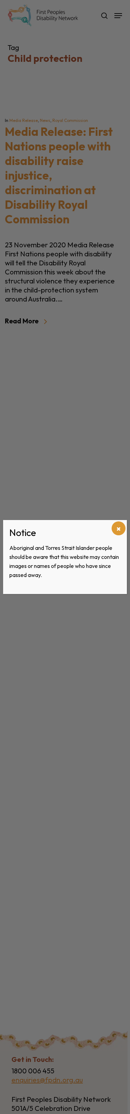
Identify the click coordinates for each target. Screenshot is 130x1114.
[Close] (118, 528)
